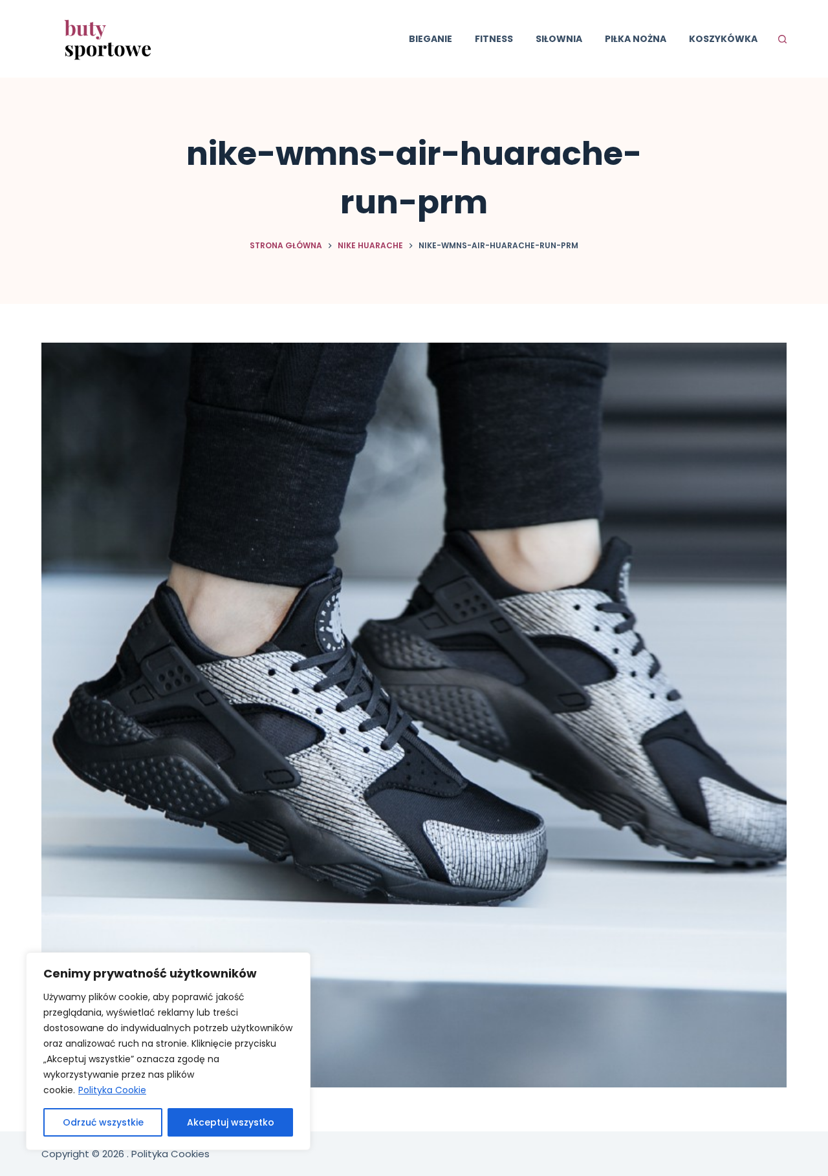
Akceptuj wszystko (230, 1122)
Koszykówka (723, 38)
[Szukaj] (782, 39)
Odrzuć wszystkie (103, 1122)
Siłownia (559, 38)
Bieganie (430, 38)
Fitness (494, 38)
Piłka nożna (635, 38)
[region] (168, 1051)
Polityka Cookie (112, 1090)
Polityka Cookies (170, 1153)
